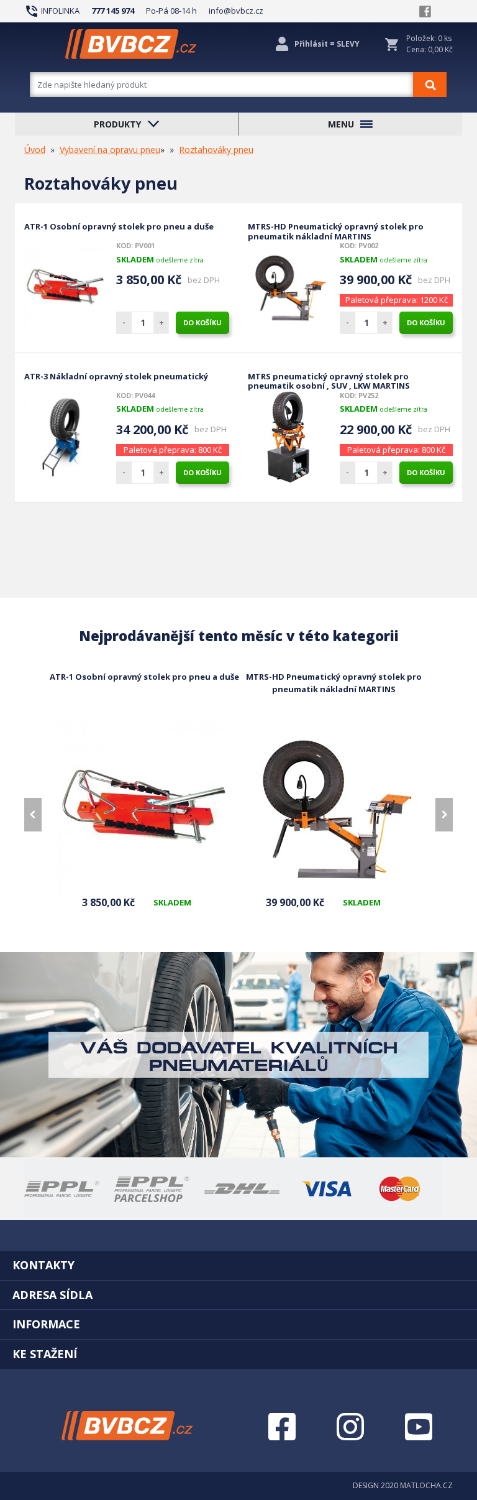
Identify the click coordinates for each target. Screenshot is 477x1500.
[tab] (238, 1265)
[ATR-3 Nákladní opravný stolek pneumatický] (65, 437)
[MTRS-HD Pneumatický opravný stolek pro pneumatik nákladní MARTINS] (289, 287)
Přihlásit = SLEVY (327, 44)
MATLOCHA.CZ (426, 1485)
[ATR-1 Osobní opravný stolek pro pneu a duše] (65, 287)
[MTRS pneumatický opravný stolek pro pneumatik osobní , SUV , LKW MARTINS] (288, 437)
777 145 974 (112, 10)
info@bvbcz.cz (236, 10)
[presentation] (33, 814)
